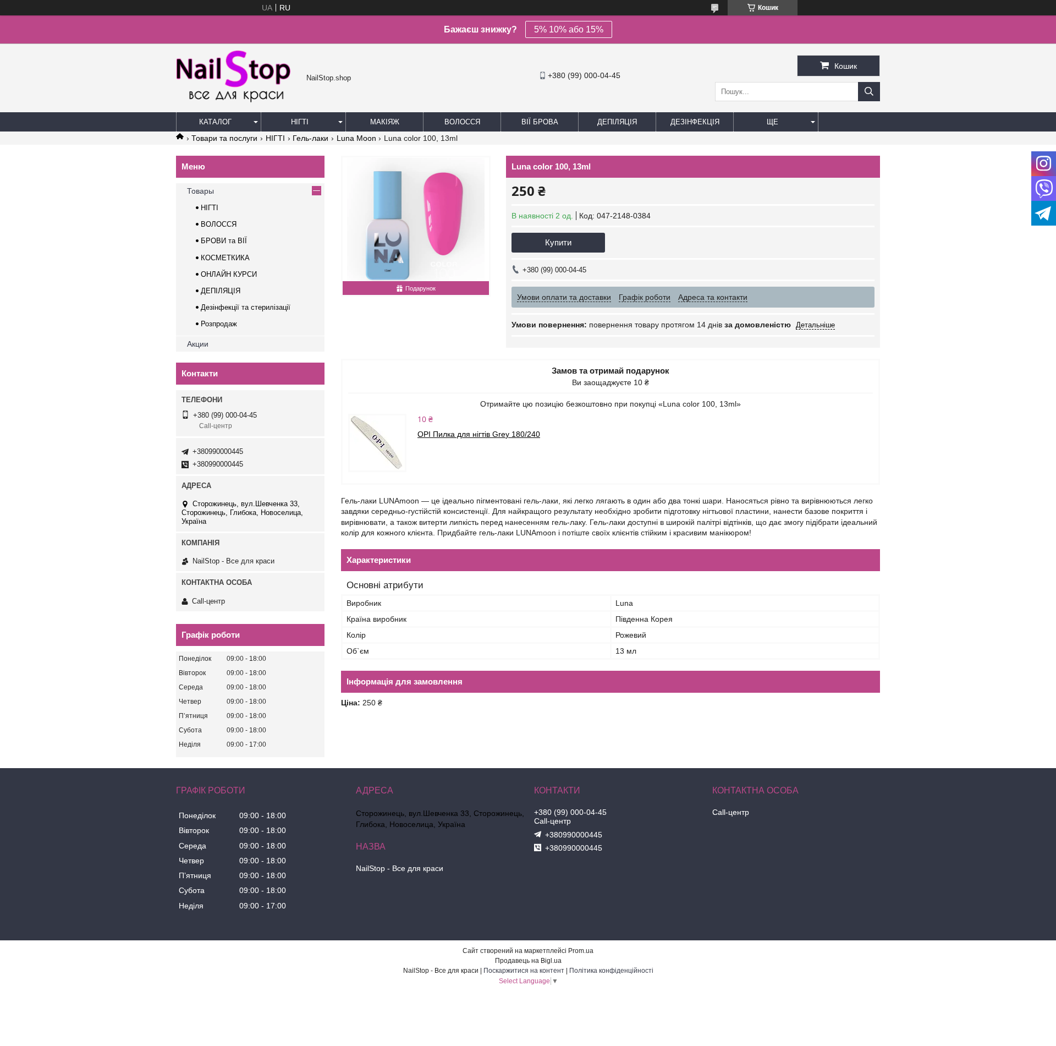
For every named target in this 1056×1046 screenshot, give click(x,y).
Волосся (462, 122)
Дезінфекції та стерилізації (245, 307)
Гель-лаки (310, 138)
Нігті (300, 122)
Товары (200, 191)
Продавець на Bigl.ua (528, 961)
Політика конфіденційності (611, 970)
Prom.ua (580, 951)
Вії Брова (539, 122)
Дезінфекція (694, 122)
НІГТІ (275, 138)
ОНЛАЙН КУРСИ (229, 274)
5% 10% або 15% (568, 29)
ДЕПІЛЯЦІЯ (220, 291)
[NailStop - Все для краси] (238, 101)
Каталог (215, 122)
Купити (558, 242)
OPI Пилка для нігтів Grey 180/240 (478, 434)
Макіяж (384, 122)
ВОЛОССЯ (219, 224)
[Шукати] (869, 91)
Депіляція (617, 122)
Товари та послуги (224, 138)
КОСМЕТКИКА (225, 258)
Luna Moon (356, 138)
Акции (197, 343)
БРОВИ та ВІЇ (224, 241)
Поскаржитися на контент (523, 970)
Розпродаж (219, 324)
